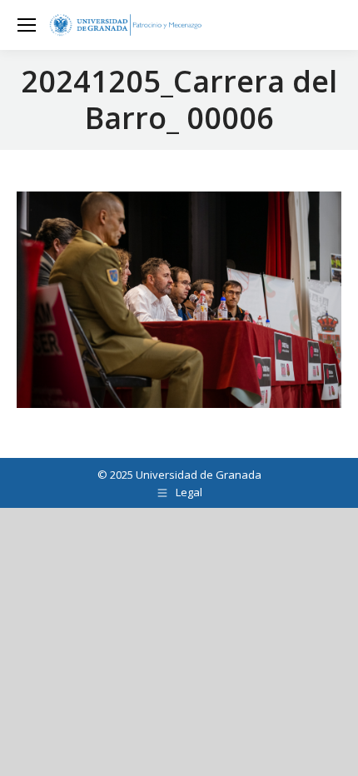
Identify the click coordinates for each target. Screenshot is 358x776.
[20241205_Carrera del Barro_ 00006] (179, 300)
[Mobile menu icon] (27, 25)
